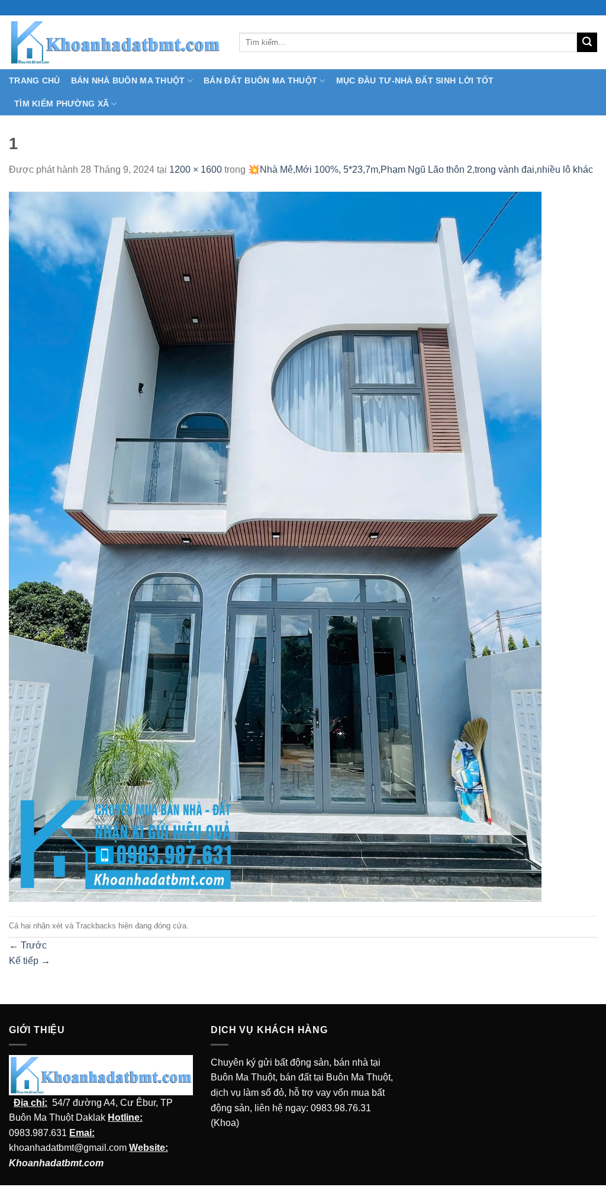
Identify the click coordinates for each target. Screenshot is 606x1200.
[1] (275, 546)
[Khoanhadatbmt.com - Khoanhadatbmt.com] (115, 42)
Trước (28, 945)
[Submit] (587, 43)
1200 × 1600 (195, 169)
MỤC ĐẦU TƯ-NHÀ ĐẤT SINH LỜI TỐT (415, 80)
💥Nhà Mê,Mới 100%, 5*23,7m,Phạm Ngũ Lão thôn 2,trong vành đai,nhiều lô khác (420, 169)
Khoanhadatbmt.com (56, 1163)
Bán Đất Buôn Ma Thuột (260, 80)
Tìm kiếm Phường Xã (61, 103)
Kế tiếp (29, 961)
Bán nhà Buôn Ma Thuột (128, 80)
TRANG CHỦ (34, 80)
